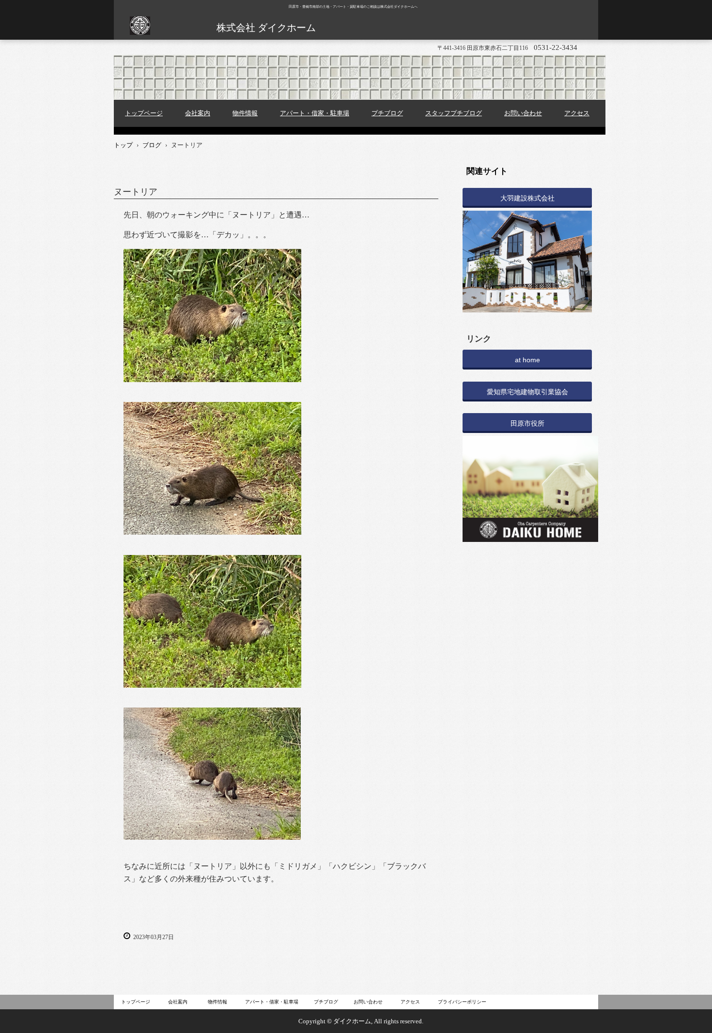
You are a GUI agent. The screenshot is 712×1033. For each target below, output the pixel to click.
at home (527, 360)
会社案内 (197, 113)
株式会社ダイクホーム (140, 31)
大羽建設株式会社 (527, 198)
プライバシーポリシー (462, 1001)
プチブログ (387, 113)
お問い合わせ (523, 113)
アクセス (576, 113)
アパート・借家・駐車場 (314, 113)
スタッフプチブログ (453, 113)
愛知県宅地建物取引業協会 (527, 392)
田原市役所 (527, 423)
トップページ (144, 113)
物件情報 (245, 113)
